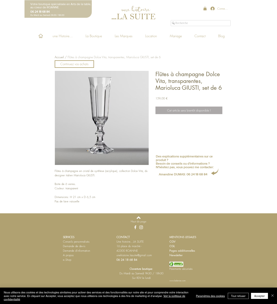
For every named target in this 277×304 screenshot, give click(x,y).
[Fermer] (272, 296)
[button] (205, 8)
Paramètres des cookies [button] (210, 296)
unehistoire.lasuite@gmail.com (134, 255)
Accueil (59, 57)
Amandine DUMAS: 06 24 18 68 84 (183, 174)
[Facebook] (135, 227)
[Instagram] (141, 227)
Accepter (259, 296)
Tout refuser (238, 296)
